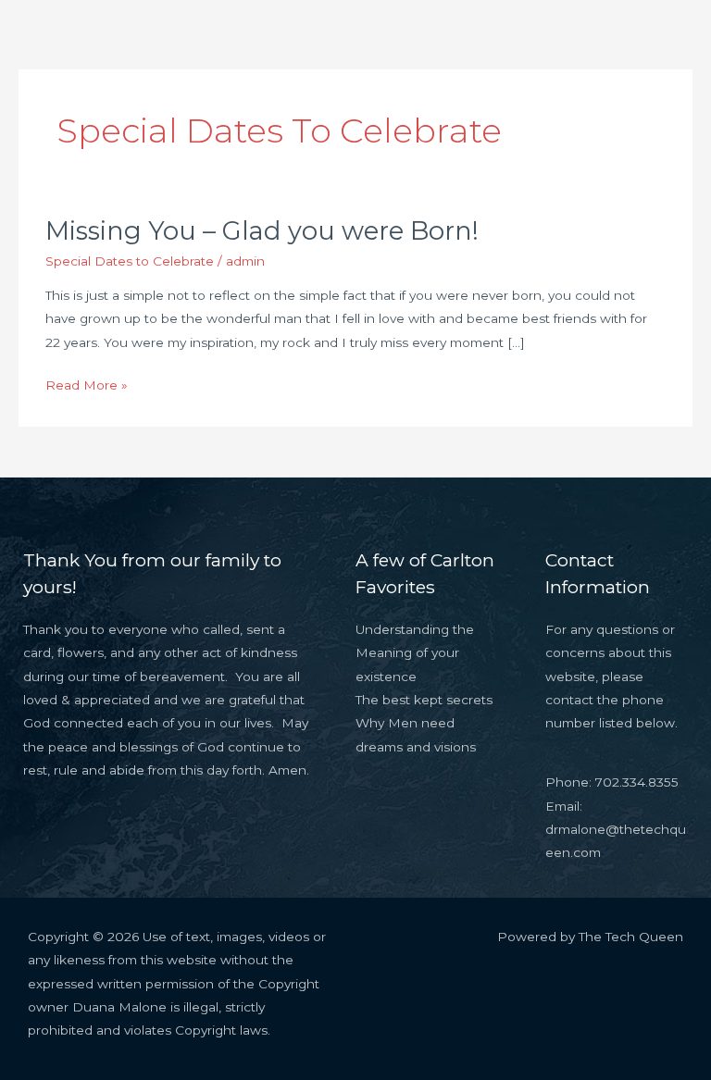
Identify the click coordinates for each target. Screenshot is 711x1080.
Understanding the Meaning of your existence (415, 653)
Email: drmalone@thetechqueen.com (615, 830)
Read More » (86, 383)
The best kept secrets (424, 699)
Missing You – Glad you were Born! (262, 231)
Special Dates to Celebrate (129, 261)
